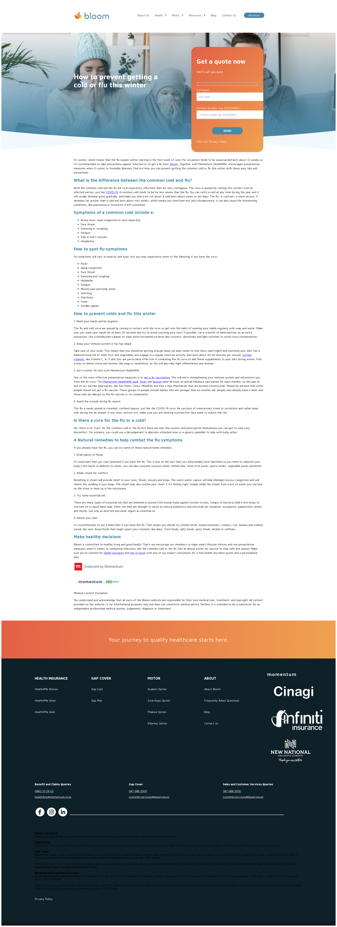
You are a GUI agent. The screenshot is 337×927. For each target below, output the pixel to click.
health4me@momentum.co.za (53, 796)
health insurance (114, 552)
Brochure (254, 15)
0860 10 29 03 (44, 791)
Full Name (203, 90)
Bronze (157, 381)
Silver (143, 381)
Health (159, 15)
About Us (143, 15)
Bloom (174, 164)
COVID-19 (112, 192)
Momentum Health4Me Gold (120, 381)
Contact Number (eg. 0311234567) (218, 108)
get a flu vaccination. (157, 377)
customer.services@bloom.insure (149, 796)
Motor (176, 15)
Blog (213, 15)
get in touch (138, 552)
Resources (195, 15)
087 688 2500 (138, 791)
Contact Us (229, 15)
